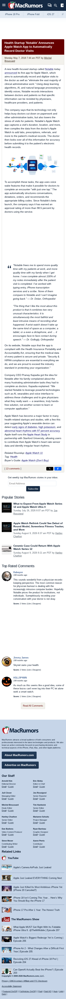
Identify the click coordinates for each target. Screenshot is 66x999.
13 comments (13, 468)
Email (4, 786)
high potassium (47, 427)
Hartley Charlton (9, 817)
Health (13, 456)
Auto (56, 991)
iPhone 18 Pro (12, 14)
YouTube (13, 858)
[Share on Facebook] (57, 468)
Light (61, 991)
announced (11, 72)
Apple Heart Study (37, 434)
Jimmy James (21, 657)
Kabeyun (18, 572)
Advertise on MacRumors (20, 765)
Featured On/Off (10, 991)
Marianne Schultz (41, 817)
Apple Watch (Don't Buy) (35, 460)
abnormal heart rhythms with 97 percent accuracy (32, 430)
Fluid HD (47, 991)
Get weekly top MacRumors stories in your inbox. (33, 477)
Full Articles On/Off (28, 991)
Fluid (40, 991)
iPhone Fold (33, 14)
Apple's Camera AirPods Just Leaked (32, 867)
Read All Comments (33, 705)
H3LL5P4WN (20, 677)
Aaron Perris (39, 841)
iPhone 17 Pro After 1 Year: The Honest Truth (36, 910)
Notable (49, 69)
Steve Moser (7, 841)
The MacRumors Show (25, 919)
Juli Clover (7, 793)
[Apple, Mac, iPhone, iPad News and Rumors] (25, 9)
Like (29, 604)
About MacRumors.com (19, 755)
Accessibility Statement (11, 986)
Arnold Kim (7, 781)
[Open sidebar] (62, 5)
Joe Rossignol (39, 793)
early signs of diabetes (24, 427)
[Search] (57, 5)
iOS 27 (50, 14)
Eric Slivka (38, 781)
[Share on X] (49, 468)
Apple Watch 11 (34, 452)
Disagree (36, 604)
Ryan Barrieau (39, 829)
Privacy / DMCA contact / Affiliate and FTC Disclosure (24, 981)
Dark (4, 994)
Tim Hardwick (39, 805)
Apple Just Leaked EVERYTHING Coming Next (37, 878)
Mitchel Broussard (10, 805)
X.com (11, 786)
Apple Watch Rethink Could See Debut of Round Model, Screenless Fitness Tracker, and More (38, 526)
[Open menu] (4, 5)
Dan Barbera (7, 829)
